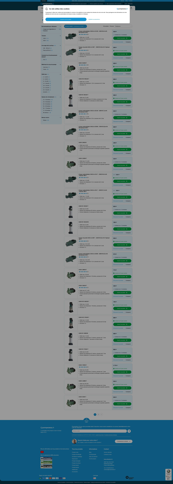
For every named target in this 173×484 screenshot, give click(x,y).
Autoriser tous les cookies (65, 19)
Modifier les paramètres (94, 19)
